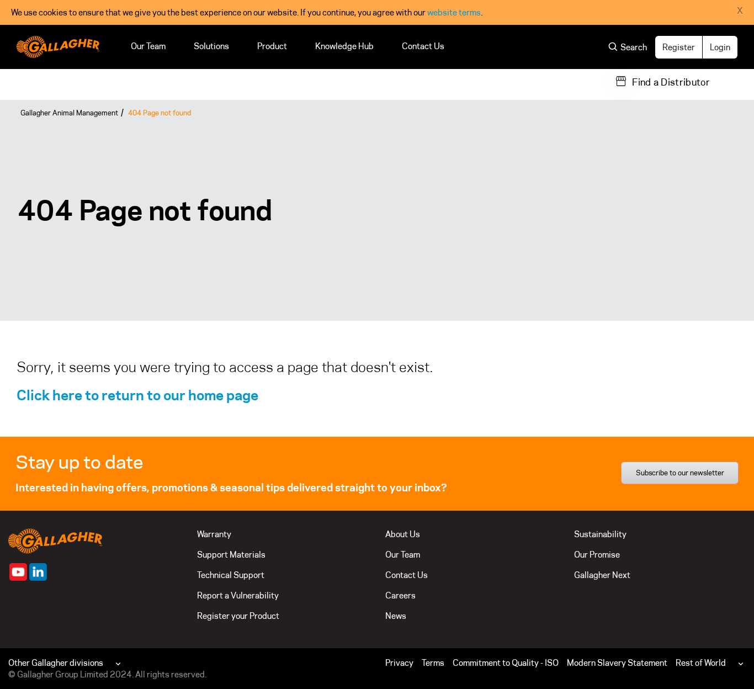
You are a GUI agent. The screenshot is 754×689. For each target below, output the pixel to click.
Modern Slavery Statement (617, 663)
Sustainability (600, 534)
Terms (433, 663)
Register (678, 47)
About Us (402, 534)
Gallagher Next (602, 575)
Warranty (214, 534)
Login (720, 47)
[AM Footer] (18, 572)
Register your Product (238, 616)
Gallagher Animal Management (69, 113)
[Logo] (58, 47)
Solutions (211, 46)
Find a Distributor (671, 82)
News (395, 616)
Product (272, 46)
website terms (454, 12)
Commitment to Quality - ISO (506, 663)
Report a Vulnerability (238, 595)
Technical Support (230, 575)
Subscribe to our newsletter (680, 473)
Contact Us (423, 46)
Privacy (399, 663)
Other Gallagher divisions (55, 663)
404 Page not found (159, 113)
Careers (400, 595)
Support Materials (231, 554)
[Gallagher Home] (55, 540)
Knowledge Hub (344, 46)
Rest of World (701, 663)
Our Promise (597, 554)
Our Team (148, 46)
